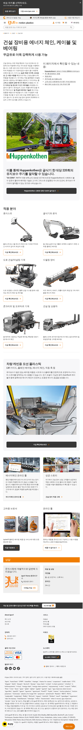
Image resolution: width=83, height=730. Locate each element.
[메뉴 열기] (4, 22)
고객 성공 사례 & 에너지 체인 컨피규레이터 (60, 82)
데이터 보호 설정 (57, 677)
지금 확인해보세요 (11, 252)
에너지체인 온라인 (13, 497)
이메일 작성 (28, 588)
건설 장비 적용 (53, 497)
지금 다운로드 (10, 548)
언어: (50, 666)
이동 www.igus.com (28, 11)
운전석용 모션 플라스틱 (53, 79)
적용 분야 (48, 76)
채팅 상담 (69, 726)
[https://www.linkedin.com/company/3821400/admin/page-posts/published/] (10, 668)
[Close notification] (80, 3)
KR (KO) (76, 23)
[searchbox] (37, 27)
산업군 (13, 33)
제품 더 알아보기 (51, 548)
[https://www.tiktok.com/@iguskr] (18, 668)
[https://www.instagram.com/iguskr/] (6, 668)
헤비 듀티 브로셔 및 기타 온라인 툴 (57, 84)
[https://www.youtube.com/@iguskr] (14, 668)
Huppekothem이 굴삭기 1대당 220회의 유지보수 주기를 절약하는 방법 (62, 72)
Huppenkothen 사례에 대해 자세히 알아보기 (40, 191)
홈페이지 (6, 33)
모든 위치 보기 (10, 11)
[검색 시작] (71, 27)
